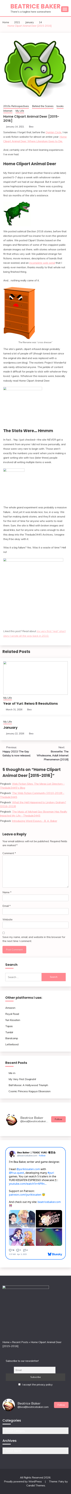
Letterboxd (11, 1044)
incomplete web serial (42, 262)
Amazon (10, 1007)
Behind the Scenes (42, 106)
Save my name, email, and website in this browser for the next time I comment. (33, 939)
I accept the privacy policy (37, 1384)
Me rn (12, 1073)
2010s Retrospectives (16, 106)
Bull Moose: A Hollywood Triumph (28, 1085)
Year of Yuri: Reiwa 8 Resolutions (30, 703)
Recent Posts (20, 1342)
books (60, 106)
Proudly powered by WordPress (23, 1481)
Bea (31, 126)
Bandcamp (11, 1038)
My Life (20, 110)
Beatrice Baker (35, 6)
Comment (9, 853)
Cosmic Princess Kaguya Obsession (30, 1091)
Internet (7, 110)
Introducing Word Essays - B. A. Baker (34, 820)
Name (6, 892)
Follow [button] (58, 1119)
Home (6, 1342)
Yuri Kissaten (12, 1020)
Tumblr (9, 1032)
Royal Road (12, 1013)
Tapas (9, 1026)
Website (7, 919)
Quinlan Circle (53, 132)
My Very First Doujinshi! (22, 1079)
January (10, 727)
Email (6, 905)
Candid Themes (35, 1485)
